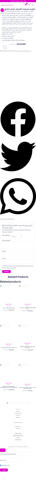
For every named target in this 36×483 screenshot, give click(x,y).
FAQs (18, 437)
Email (4, 258)
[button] (18, 119)
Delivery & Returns (18, 435)
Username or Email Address (8, 454)
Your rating (6, 235)
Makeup (18, 417)
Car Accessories (18, 422)
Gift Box (18, 428)
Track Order (18, 433)
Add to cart (13, 47)
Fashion (18, 415)
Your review (6, 240)
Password (3, 460)
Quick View (9, 304)
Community (18, 440)
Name (4, 251)
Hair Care (11, 51)
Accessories (18, 413)
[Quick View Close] (4, 478)
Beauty (6, 51)
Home (1, 51)
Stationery (18, 426)
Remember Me (5, 465)
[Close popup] (3, 450)
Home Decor (18, 424)
